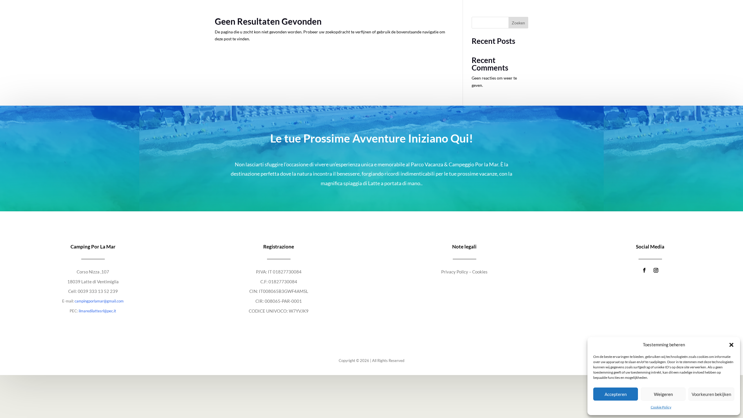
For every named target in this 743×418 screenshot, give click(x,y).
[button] (731, 345)
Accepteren (616, 394)
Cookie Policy (661, 407)
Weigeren (663, 394)
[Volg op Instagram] (656, 270)
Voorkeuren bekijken (711, 394)
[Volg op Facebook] (644, 270)
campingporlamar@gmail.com (99, 301)
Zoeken (518, 22)
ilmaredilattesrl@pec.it (97, 311)
